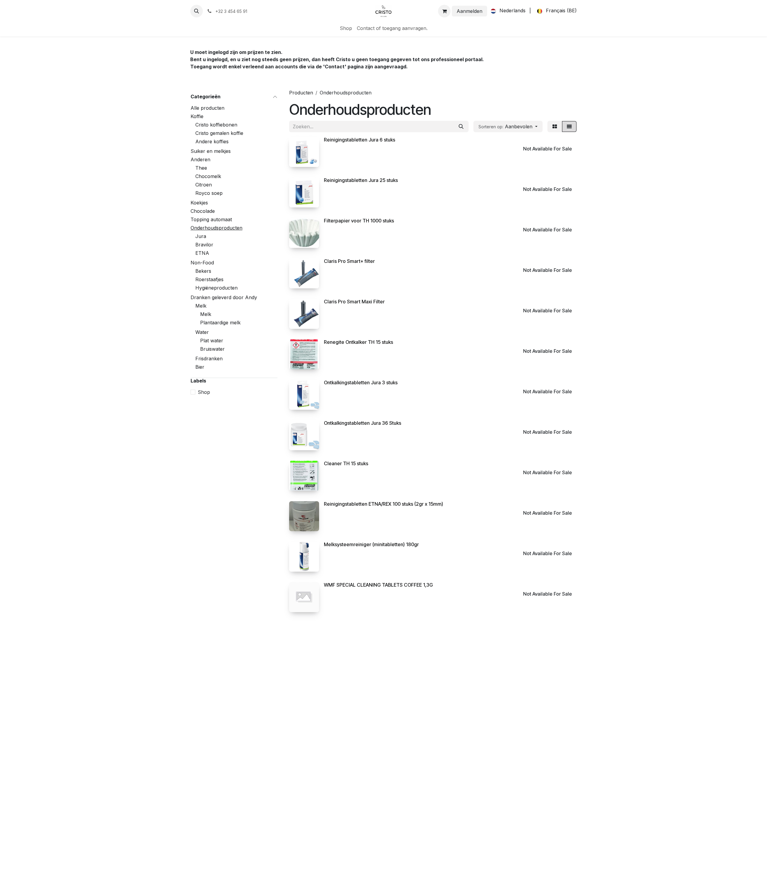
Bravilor (204, 245)
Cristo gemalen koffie (219, 133)
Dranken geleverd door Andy (224, 297)
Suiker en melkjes (211, 151)
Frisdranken (209, 359)
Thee (201, 168)
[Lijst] (569, 126)
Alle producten (207, 108)
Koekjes (199, 203)
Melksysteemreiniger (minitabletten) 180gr (371, 544)
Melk (200, 306)
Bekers (203, 271)
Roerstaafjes (209, 279)
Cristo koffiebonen (216, 125)
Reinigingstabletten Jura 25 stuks (361, 180)
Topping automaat (211, 219)
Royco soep (209, 193)
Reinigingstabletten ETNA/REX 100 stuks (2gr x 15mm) (383, 504)
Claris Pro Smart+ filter (349, 261)
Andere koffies (212, 141)
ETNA (202, 253)
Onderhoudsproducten (216, 228)
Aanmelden (469, 11)
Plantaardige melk (220, 323)
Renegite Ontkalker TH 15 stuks (358, 342)
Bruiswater (212, 349)
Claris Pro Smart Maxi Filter (354, 302)
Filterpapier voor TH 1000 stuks (359, 221)
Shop (204, 392)
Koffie (197, 116)
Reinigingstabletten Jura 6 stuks (359, 140)
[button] (196, 11)
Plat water (211, 341)
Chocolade (203, 211)
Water (202, 332)
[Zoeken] (461, 126)
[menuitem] (507, 11)
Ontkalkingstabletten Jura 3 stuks (361, 382)
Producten (301, 93)
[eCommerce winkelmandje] (444, 11)
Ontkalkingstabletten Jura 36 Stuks (362, 423)
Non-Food (202, 263)
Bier (199, 367)
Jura (200, 236)
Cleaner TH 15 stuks (346, 463)
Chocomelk (208, 176)
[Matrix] (554, 126)
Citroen (203, 185)
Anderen (200, 159)
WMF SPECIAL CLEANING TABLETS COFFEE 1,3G (378, 585)
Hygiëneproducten (216, 288)
